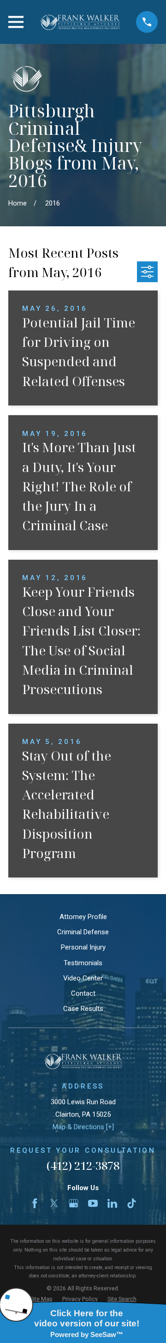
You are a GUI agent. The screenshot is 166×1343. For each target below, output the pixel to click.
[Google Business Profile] (73, 1203)
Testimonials (83, 963)
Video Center (83, 978)
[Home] (79, 22)
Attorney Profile (83, 917)
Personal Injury (83, 947)
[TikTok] (131, 1203)
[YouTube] (93, 1203)
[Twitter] (54, 1203)
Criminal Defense (83, 932)
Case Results (83, 1008)
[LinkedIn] (112, 1203)
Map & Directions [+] (83, 1127)
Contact (83, 993)
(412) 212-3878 (83, 1165)
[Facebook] (35, 1203)
